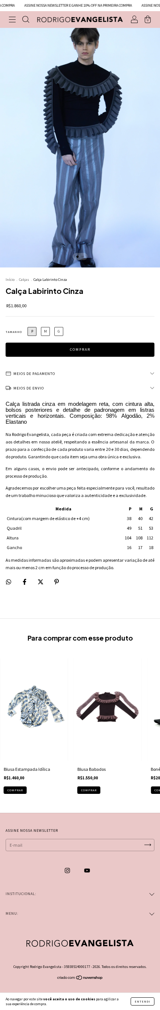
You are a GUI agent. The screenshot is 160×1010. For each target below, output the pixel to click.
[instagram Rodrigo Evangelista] (68, 870)
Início (10, 279)
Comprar (15, 790)
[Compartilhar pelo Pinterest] (57, 582)
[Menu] (12, 20)
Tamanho (14, 332)
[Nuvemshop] (80, 978)
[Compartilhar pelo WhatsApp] (9, 582)
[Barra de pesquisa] (25, 20)
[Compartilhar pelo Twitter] (41, 582)
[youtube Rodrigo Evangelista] (87, 870)
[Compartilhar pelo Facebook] (25, 582)
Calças (24, 279)
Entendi (142, 1001)
